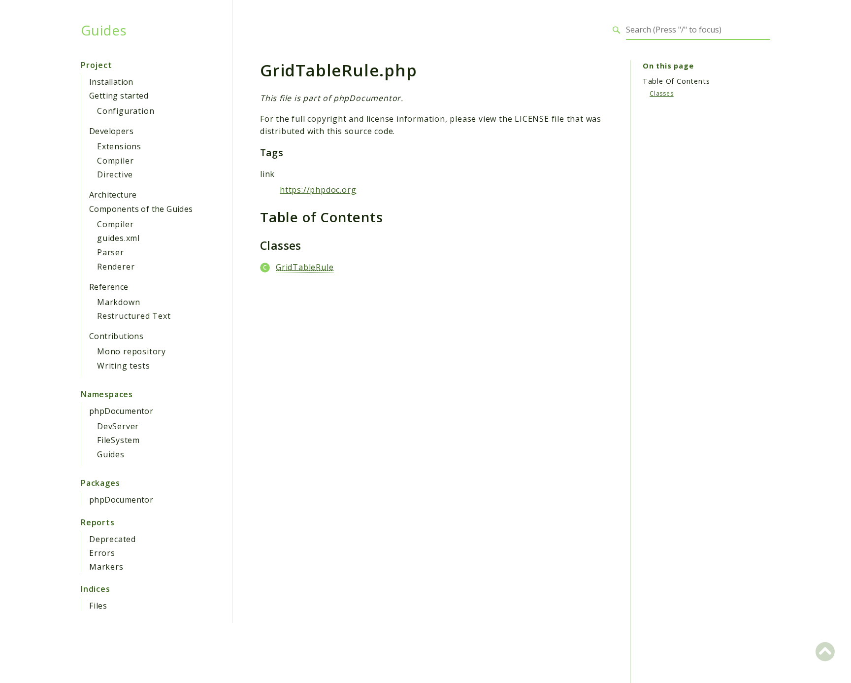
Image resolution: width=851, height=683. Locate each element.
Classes (662, 93)
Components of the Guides (141, 209)
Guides (104, 30)
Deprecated (112, 539)
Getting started (118, 95)
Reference (109, 286)
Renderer (115, 266)
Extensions (119, 146)
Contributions (116, 336)
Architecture (113, 194)
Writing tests (123, 365)
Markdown (118, 302)
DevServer (118, 426)
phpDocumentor (121, 411)
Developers (111, 131)
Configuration (125, 110)
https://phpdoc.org (318, 189)
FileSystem (118, 440)
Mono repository (131, 351)
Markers (106, 566)
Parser (110, 252)
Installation (111, 81)
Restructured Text (134, 315)
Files (98, 605)
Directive (115, 174)
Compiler (115, 160)
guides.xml (118, 238)
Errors (102, 552)
